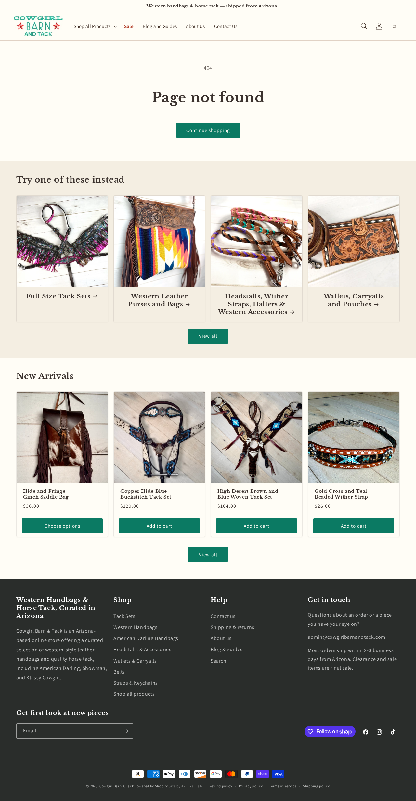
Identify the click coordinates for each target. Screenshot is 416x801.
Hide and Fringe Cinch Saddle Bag (46, 494)
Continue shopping (208, 130)
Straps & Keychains (135, 682)
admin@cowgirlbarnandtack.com (346, 637)
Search (219, 660)
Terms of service (282, 785)
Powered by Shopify (151, 786)
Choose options (62, 526)
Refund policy (220, 785)
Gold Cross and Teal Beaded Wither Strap (341, 494)
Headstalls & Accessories (142, 649)
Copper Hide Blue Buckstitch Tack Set (145, 494)
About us (221, 638)
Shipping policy (316, 785)
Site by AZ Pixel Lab (185, 786)
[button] (94, 26)
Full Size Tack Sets (58, 296)
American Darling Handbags (145, 638)
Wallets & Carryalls (135, 660)
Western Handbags (135, 627)
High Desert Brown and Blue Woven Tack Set (247, 494)
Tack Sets (124, 615)
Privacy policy (251, 785)
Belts (119, 671)
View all (208, 336)
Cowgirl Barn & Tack (116, 786)
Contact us (223, 615)
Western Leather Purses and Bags (158, 300)
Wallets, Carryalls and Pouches (354, 300)
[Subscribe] (126, 731)
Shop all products (134, 693)
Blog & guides (227, 649)
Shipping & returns (232, 627)
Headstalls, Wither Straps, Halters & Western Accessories (253, 304)
